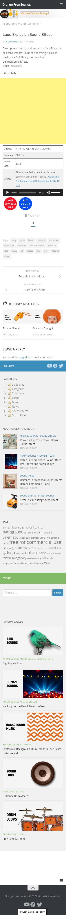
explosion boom (37, 245)
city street (53, 240)
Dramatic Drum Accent (16, 796)
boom (30, 240)
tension (17, 563)
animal (39, 527)
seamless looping (34, 558)
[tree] (33, 400)
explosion (22, 245)
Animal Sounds (11, 659)
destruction (9, 245)
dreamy (44, 537)
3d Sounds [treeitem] (18, 384)
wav (47, 563)
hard (6, 251)
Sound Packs (27, 476)
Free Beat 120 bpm (14, 839)
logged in (24, 357)
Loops (21, 834)
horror (44, 548)
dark (28, 537)
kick (45, 251)
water (41, 563)
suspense (7, 563)
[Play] (7, 192)
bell (25, 532)
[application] (33, 192)
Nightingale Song (12, 663)
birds (34, 532)
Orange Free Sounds (16, 4)
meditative (20, 553)
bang (14, 240)
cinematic (41, 240)
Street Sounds (46, 495)
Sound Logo (17, 791)
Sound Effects (32, 24)
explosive (52, 245)
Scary (22, 558)
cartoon (48, 532)
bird (29, 533)
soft (44, 558)
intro (38, 251)
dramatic (35, 538)
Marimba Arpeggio (43, 328)
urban (35, 563)
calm (40, 532)
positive (58, 553)
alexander (12, 41)
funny (9, 548)
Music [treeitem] (15, 402)
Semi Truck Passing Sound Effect (39, 500)
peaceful (50, 553)
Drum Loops (9, 834)
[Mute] (48, 192)
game (17, 547)
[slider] (56, 192)
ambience (14, 527)
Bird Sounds (28, 659)
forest (6, 543)
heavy (14, 251)
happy (36, 548)
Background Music (13, 744)
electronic (54, 537)
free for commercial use (35, 542)
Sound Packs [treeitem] (19, 415)
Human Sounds (28, 456)
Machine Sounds (29, 436)
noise (42, 553)
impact (29, 251)
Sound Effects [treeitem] (20, 411)
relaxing (14, 558)
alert (5, 527)
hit (22, 251)
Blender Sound (11, 328)
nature (31, 552)
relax (6, 558)
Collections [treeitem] (18, 393)
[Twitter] (61, 366)
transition (26, 563)
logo (4, 553)
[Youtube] (49, 366)
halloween (28, 548)
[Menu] (61, 4)
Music (28, 744)
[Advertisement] (33, 111)
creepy (22, 537)
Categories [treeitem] (18, 389)
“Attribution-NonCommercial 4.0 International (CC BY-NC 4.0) (38, 181)
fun (4, 548)
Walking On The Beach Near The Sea (24, 706)
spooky (50, 558)
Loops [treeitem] (15, 397)
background (13, 532)
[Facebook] (55, 366)
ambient (28, 527)
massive (55, 251)
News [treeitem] (15, 406)
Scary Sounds (12, 24)
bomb (22, 240)
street (7, 256)
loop (11, 552)
